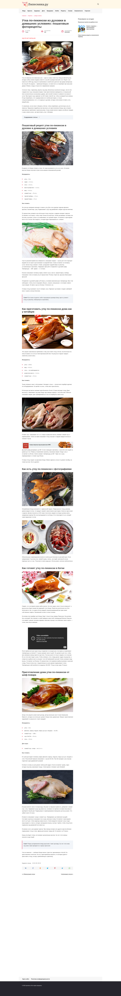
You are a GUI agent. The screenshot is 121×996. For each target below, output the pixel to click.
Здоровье (37, 10)
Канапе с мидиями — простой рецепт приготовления (91, 27)
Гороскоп (87, 10)
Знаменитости (78, 10)
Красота (30, 10)
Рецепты (63, 10)
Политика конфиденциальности (40, 979)
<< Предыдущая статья (28, 874)
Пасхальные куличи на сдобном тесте (88, 22)
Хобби (57, 10)
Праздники (50, 10)
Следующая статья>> (67, 874)
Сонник (70, 10)
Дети (43, 10)
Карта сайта (25, 979)
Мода (23, 10)
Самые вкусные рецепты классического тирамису (88, 35)
